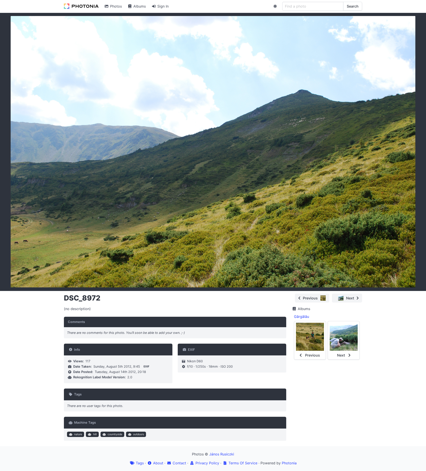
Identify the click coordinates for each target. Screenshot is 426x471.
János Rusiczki (221, 454)
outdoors (138, 434)
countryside (115, 434)
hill (95, 434)
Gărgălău (301, 316)
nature (78, 434)
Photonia (289, 463)
